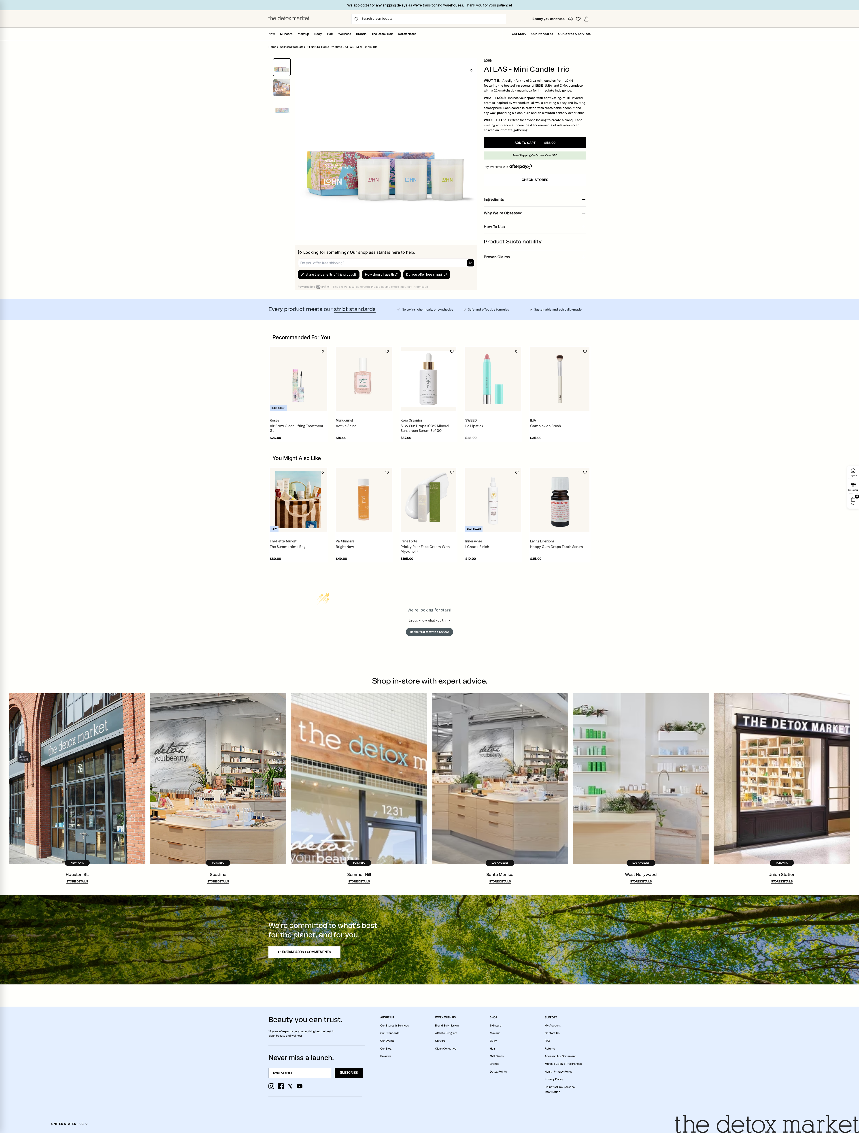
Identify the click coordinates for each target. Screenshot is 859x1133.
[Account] (570, 19)
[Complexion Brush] (559, 379)
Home (272, 47)
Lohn (488, 60)
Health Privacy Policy (558, 1071)
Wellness (344, 34)
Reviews (385, 1056)
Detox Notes (407, 34)
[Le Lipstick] (493, 379)
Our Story (519, 34)
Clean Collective (445, 1048)
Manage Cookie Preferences (563, 1064)
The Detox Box (382, 34)
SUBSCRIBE (349, 1072)
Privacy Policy (554, 1079)
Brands (361, 34)
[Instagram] (271, 1086)
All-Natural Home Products (324, 47)
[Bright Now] (364, 500)
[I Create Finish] (493, 500)
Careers (440, 1040)
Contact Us (552, 1033)
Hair (330, 34)
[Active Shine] (364, 379)
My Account (553, 1025)
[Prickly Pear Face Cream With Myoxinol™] (429, 500)
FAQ (547, 1040)
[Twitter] (290, 1086)
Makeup (303, 34)
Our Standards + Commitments (304, 952)
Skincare (286, 34)
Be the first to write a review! (429, 632)
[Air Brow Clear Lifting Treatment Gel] (298, 378)
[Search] (356, 19)
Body (318, 34)
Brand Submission (447, 1025)
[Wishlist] (578, 19)
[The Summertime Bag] (298, 499)
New (271, 34)
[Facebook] (281, 1086)
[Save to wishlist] (471, 70)
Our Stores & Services (574, 34)
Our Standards (542, 34)
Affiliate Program (446, 1033)
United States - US (67, 1124)
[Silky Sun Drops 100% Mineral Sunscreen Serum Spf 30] (429, 379)
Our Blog (385, 1048)
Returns (550, 1048)
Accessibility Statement (560, 1056)
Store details (77, 881)
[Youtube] (299, 1086)
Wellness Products (291, 47)
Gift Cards (497, 1056)
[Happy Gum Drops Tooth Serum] (559, 499)
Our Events (387, 1040)
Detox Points (498, 1071)
